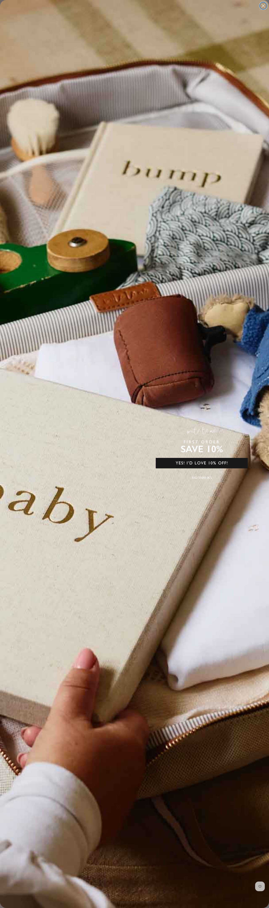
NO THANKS (202, 478)
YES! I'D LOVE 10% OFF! (202, 463)
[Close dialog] (263, 5)
